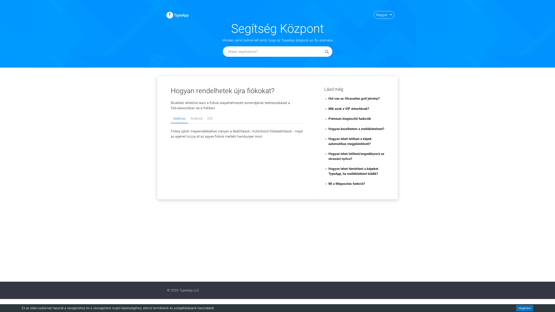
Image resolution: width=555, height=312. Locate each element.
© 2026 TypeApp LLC (183, 290)
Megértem (524, 308)
